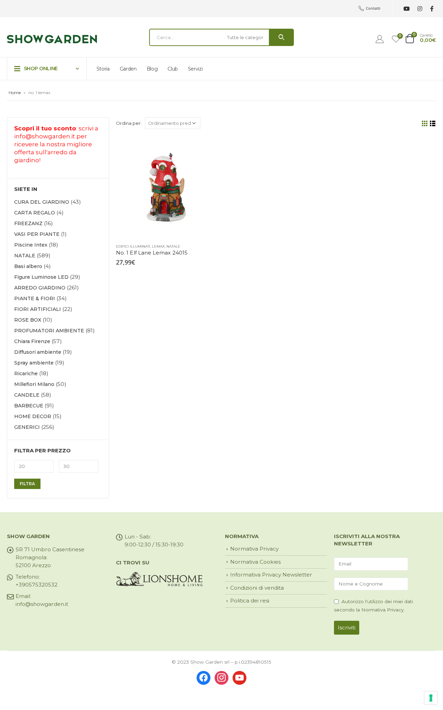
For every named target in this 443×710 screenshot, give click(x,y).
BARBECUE (28, 406)
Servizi (195, 69)
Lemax (158, 246)
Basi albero (28, 266)
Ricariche (26, 373)
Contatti (373, 8)
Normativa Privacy (254, 548)
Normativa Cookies (255, 562)
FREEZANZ (28, 223)
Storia (103, 69)
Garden (128, 69)
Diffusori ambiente (37, 352)
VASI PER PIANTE (37, 234)
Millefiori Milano (34, 384)
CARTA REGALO (34, 213)
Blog (152, 69)
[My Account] (380, 39)
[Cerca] (281, 37)
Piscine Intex (30, 245)
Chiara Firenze (32, 341)
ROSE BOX (27, 320)
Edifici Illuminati (133, 246)
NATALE (173, 246)
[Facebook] (431, 8)
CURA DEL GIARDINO (41, 202)
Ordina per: (129, 123)
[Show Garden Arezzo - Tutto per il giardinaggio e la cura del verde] (52, 39)
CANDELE (26, 395)
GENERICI (27, 427)
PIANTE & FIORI (34, 298)
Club (173, 69)
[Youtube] (406, 8)
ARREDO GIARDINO (39, 288)
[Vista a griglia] (425, 123)
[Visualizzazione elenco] (433, 123)
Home (15, 92)
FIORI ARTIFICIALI (37, 309)
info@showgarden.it (44, 136)
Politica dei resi (249, 600)
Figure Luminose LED (41, 277)
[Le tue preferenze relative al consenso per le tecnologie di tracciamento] (430, 697)
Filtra (27, 483)
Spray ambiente (34, 363)
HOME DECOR (32, 416)
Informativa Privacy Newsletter (271, 574)
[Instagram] (419, 8)
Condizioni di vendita (257, 587)
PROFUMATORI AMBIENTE (49, 331)
